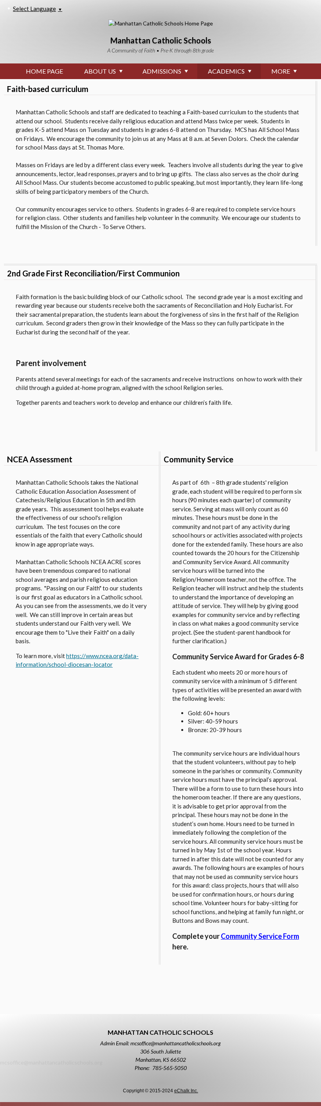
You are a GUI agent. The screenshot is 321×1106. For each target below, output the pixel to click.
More (280, 71)
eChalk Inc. (186, 1090)
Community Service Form (260, 936)
